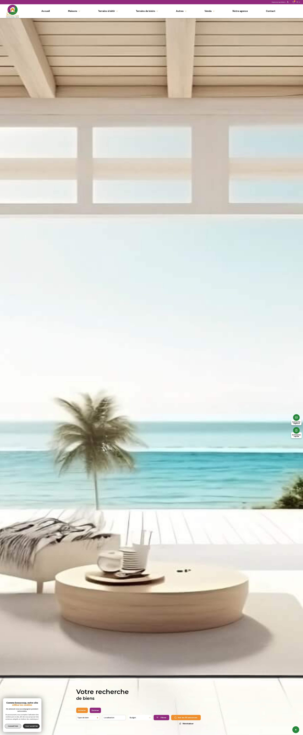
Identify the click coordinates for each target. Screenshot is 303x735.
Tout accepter (31, 726)
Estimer (95, 710)
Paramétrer (13, 726)
